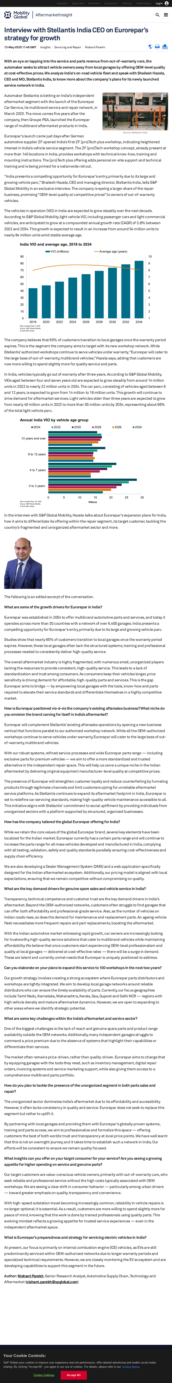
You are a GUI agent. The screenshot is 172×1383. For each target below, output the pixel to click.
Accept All (73, 1375)
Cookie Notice (131, 1366)
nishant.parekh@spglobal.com (52, 1281)
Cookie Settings (44, 1375)
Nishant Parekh (95, 47)
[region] (86, 1366)
